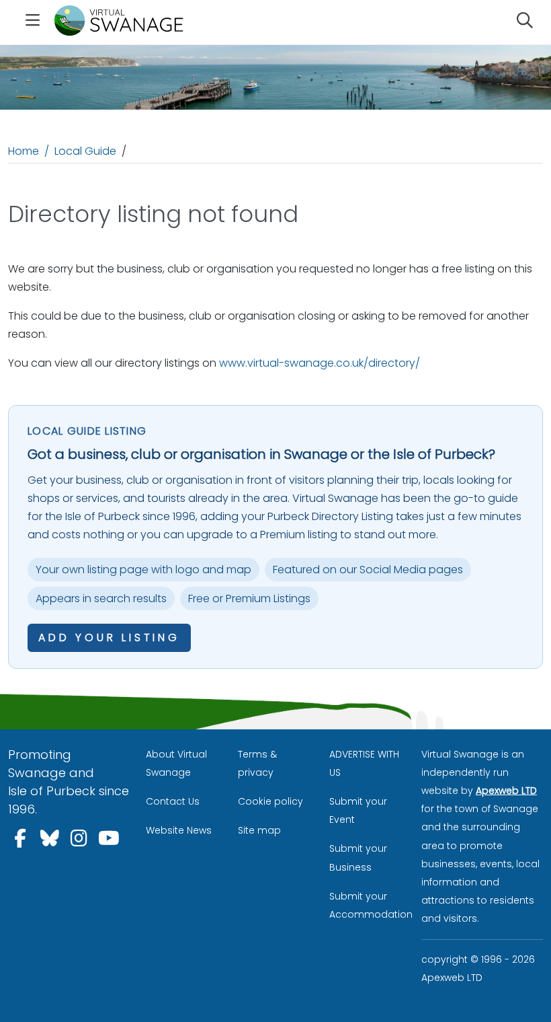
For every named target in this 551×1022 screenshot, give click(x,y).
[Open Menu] (32, 22)
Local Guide (85, 151)
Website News (179, 830)
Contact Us (173, 801)
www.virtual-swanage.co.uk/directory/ (319, 363)
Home (23, 151)
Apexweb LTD (506, 790)
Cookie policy (270, 801)
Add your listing (109, 637)
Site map (259, 830)
